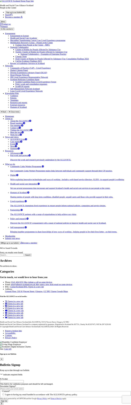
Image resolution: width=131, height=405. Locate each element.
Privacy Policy (11, 338)
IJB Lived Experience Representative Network (29, 77)
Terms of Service (56, 398)
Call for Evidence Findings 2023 (28, 61)
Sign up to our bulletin (11, 243)
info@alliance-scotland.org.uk (41, 284)
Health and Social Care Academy (23, 38)
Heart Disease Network (19, 75)
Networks (9, 66)
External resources (17, 105)
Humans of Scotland (18, 107)
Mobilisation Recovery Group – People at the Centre (31, 43)
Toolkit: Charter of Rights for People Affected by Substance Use (41, 52)
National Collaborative (19, 47)
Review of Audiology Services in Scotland (27, 63)
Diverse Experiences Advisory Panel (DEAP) (28, 73)
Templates (14, 100)
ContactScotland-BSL (27, 287)
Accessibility (10, 333)
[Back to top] (1, 403)
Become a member (29, 243)
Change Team (21, 56)
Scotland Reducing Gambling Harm (24, 79)
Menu (3, 22)
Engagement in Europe (19, 36)
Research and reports (18, 103)
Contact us (6, 24)
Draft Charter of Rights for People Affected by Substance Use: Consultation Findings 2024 (52, 59)
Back (4, 112)
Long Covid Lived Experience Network (26, 91)
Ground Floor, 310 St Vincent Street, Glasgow (36, 291)
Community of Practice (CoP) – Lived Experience (30, 68)
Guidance (14, 96)
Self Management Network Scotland (25, 89)
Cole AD (7, 349)
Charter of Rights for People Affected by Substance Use (38, 50)
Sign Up (4, 401)
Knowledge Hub (12, 93)
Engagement (10, 33)
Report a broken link (13, 331)
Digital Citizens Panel (19, 70)
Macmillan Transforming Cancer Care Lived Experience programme (37, 40)
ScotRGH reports (22, 86)
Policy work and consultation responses (31, 84)
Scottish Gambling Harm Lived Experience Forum (35, 82)
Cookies (8, 335)
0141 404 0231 (31, 282)
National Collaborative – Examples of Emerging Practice (43, 54)
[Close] (1, 359)
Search (8, 15)
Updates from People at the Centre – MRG (32, 45)
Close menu (14, 112)
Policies (13, 98)
